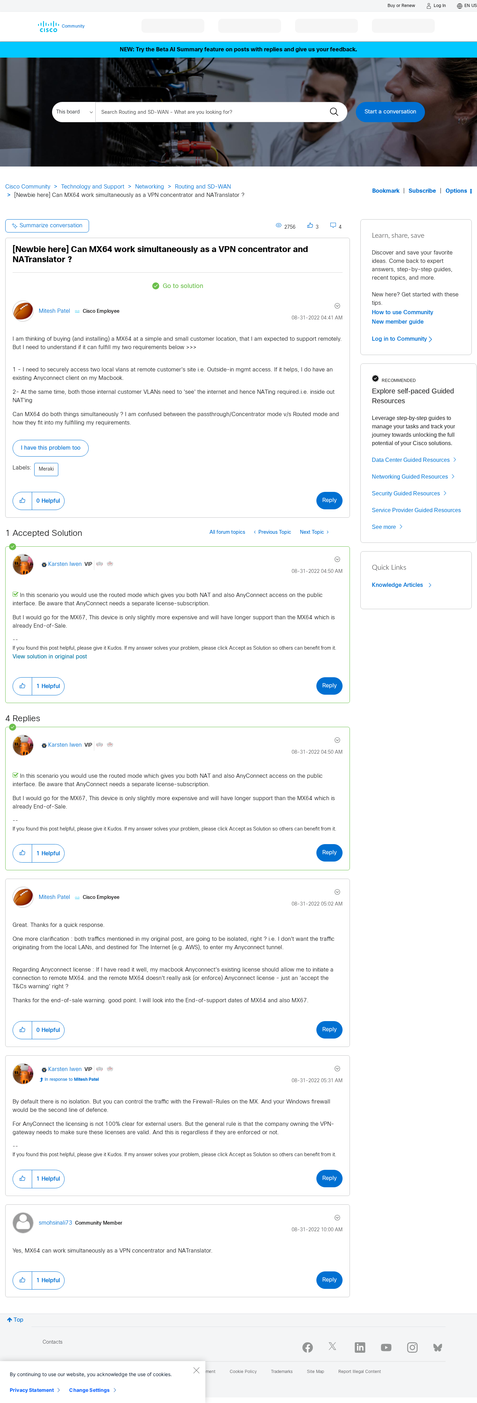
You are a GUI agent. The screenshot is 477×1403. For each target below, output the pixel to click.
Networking (149, 187)
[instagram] (412, 1347)
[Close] (196, 1370)
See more (384, 527)
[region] (102, 1382)
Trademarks (282, 1372)
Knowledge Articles (398, 585)
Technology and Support (92, 187)
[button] (22, 501)
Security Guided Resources (406, 493)
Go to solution (183, 286)
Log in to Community (400, 339)
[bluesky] (438, 1346)
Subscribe (422, 191)
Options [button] (456, 191)
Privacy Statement (32, 1390)
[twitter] (334, 1347)
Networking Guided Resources (410, 477)
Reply (329, 500)
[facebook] (307, 1347)
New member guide (398, 322)
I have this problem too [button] (50, 448)
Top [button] (18, 1320)
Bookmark (385, 191)
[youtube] (386, 1347)
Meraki (46, 469)
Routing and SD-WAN (203, 187)
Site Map (315, 1372)
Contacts (53, 1342)
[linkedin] (360, 1347)
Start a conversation (390, 112)
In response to (72, 1080)
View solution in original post (50, 656)
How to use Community (402, 312)
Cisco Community (27, 187)
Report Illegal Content (359, 1372)
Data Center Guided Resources (411, 460)
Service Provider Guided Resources (416, 510)
